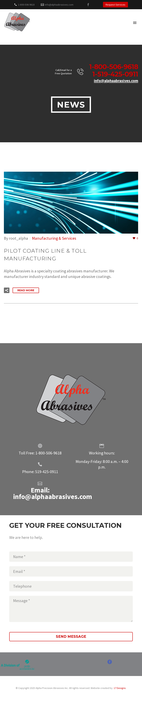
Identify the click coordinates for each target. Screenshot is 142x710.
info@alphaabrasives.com (59, 4)
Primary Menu (134, 23)
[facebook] (109, 663)
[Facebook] (88, 4)
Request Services (115, 4)
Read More (25, 290)
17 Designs (120, 688)
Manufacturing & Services (54, 238)
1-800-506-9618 (26, 4)
